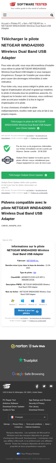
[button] (28, 15)
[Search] (52, 15)
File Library (34, 406)
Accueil (5, 23)
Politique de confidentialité (39, 138)
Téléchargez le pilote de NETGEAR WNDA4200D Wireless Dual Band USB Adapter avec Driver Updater (28, 124)
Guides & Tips (9, 410)
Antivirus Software (10, 403)
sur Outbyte (30, 135)
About (47, 424)
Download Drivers (36, 410)
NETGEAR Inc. (36, 23)
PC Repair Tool (9, 400)
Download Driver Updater (13, 406)
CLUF (25, 138)
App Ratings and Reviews (40, 400)
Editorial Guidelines (33, 427)
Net (25, 23)
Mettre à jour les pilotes (26, 311)
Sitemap (7, 424)
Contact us (18, 427)
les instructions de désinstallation (40, 318)
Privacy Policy (18, 424)
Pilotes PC (16, 23)
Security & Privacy (36, 403)
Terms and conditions (34, 424)
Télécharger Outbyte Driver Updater (26, 175)
